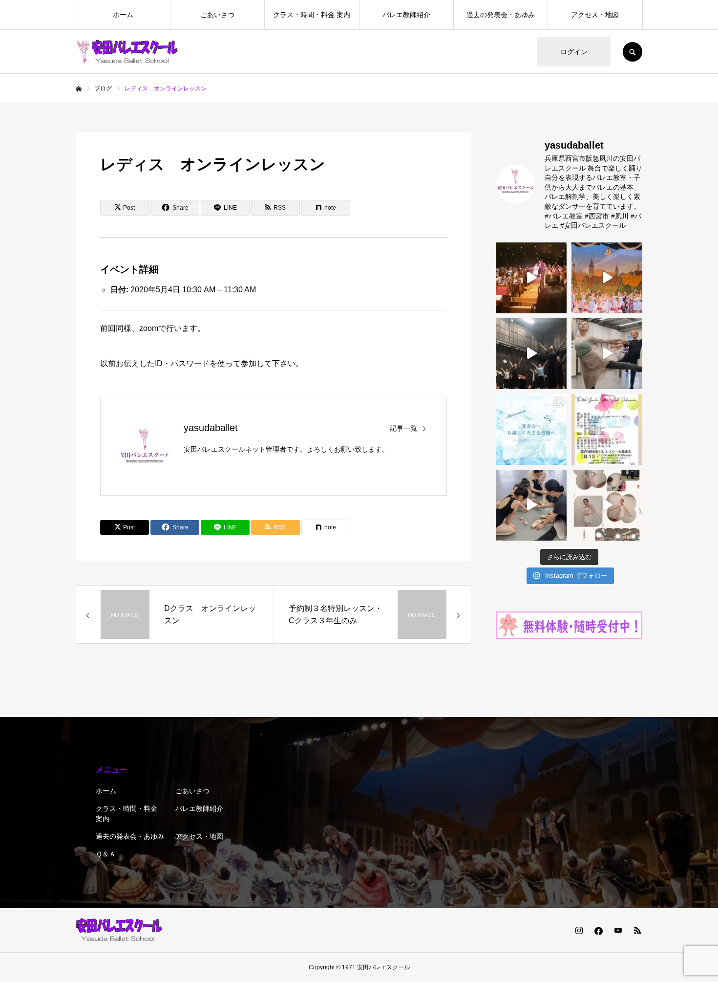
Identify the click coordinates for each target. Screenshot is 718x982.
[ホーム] (79, 89)
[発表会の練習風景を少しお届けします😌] (606, 353)
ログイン (574, 52)
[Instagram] (579, 930)
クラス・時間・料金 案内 (311, 15)
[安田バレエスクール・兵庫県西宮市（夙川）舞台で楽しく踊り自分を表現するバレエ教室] (127, 52)
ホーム (123, 15)
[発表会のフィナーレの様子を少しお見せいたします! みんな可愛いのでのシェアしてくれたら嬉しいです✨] (531, 277)
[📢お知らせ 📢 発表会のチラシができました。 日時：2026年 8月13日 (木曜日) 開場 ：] (606, 429)
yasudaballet (211, 427)
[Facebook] (598, 930)
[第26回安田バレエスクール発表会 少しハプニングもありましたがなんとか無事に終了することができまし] (606, 277)
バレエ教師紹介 (406, 15)
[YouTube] (618, 930)
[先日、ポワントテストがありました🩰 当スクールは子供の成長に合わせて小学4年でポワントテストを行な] (531, 505)
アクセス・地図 (595, 15)
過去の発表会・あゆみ (500, 15)
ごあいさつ (217, 15)
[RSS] (637, 930)
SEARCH (632, 52)
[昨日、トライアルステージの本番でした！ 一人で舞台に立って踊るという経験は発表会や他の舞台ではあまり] (606, 505)
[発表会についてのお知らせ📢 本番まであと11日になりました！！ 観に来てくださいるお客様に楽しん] (531, 429)
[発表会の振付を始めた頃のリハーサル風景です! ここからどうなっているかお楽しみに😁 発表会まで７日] (531, 353)
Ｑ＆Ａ (106, 854)
